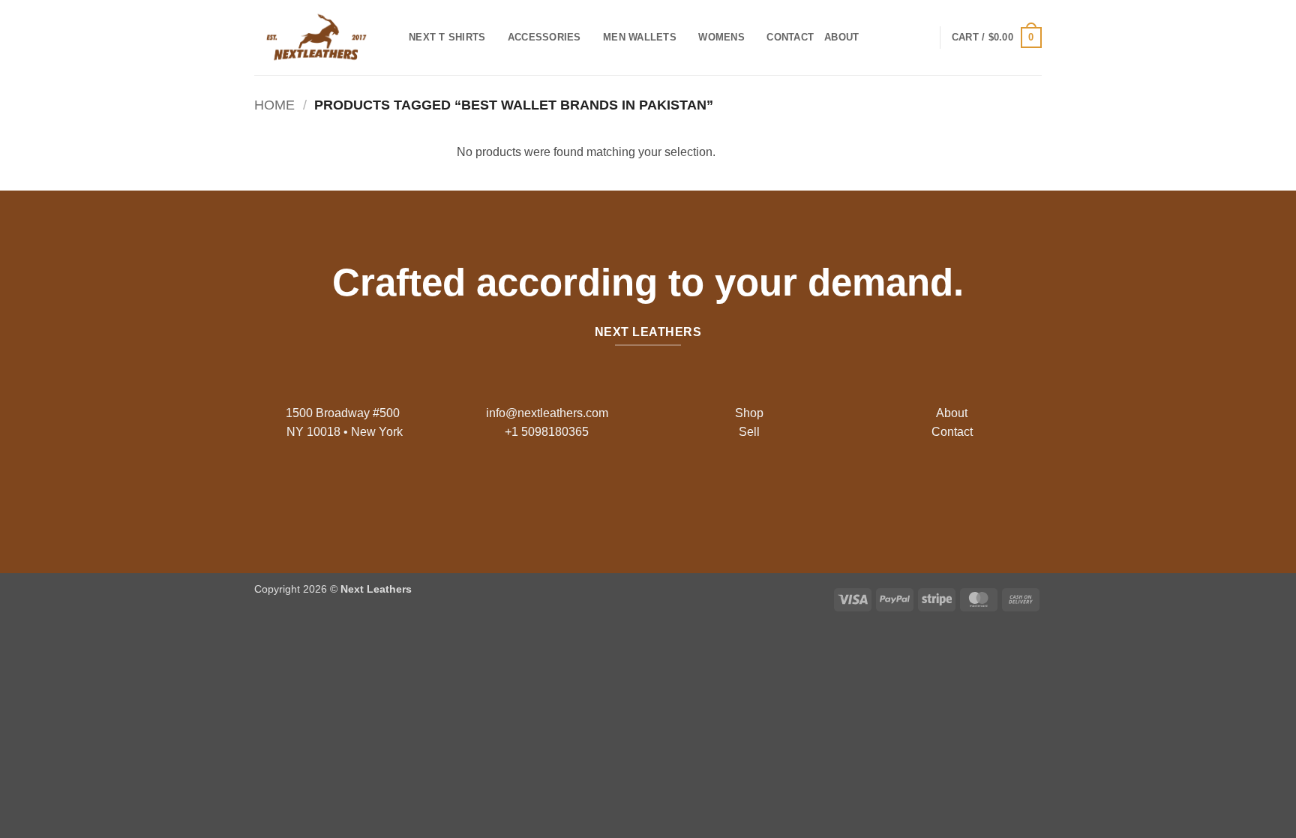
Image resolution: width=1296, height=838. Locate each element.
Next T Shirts (447, 37)
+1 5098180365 (547, 431)
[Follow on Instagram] (636, 492)
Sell (749, 431)
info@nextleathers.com (547, 413)
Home (274, 105)
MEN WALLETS (639, 37)
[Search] (874, 37)
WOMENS (721, 37)
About (841, 37)
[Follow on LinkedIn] (684, 492)
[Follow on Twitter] (660, 492)
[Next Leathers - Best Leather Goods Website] (320, 37)
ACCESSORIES (544, 37)
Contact (790, 37)
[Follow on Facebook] (612, 492)
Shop (749, 413)
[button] (997, 38)
